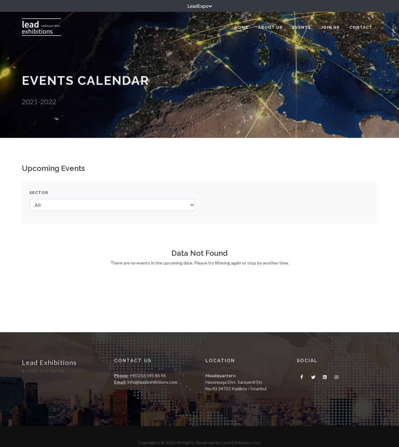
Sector (38, 192)
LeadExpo (198, 6)
